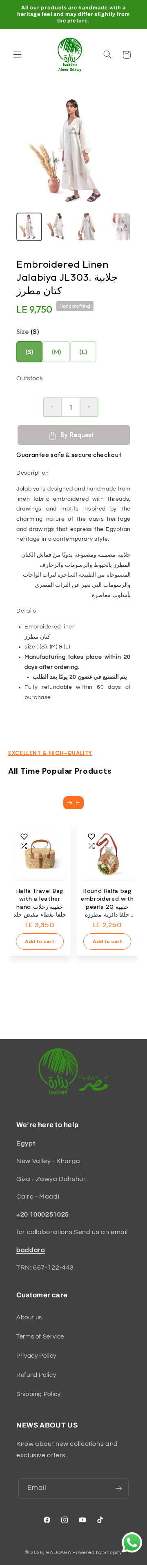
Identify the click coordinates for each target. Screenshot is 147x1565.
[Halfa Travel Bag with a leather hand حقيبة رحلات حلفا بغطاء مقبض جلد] (40, 854)
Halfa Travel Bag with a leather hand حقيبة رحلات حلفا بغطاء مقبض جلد (39, 903)
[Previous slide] (77, 802)
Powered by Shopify (97, 1552)
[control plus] (89, 407)
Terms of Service (40, 1337)
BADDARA (58, 1552)
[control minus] (52, 407)
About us (29, 1317)
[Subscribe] (118, 1488)
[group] (29, 227)
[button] (17, 54)
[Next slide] (69, 802)
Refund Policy (36, 1375)
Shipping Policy (38, 1394)
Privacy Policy (36, 1356)
